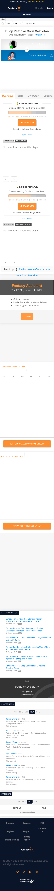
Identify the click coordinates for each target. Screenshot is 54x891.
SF (31, 377)
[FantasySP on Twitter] (17, 872)
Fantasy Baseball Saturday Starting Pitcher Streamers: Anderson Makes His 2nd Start (24, 629)
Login (50, 8)
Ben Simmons (11, 754)
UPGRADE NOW (27, 123)
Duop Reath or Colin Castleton (31, 24)
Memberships (11, 839)
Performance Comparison (34, 269)
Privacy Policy (26, 838)
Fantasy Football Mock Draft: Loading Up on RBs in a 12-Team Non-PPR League (28, 648)
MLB (27, 712)
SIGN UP (27, 316)
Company (11, 823)
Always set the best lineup (27, 526)
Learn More (26, 134)
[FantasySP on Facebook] (30, 872)
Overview (7, 95)
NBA (3, 19)
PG (49, 377)
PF (22, 377)
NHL (38, 712)
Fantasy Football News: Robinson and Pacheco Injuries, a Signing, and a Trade (26, 657)
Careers (27, 823)
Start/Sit (17, 24)
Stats (20, 95)
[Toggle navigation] (3, 8)
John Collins (11, 730)
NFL (21, 712)
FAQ (42, 823)
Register (11, 831)
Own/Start (33, 95)
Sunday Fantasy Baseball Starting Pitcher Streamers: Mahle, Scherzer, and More (24, 620)
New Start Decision (27, 275)
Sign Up (27, 14)
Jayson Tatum (12, 742)
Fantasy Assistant (27, 286)
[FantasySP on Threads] (36, 872)
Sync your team (36, 1)
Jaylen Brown (11, 719)
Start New (40, 35)
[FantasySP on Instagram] (24, 872)
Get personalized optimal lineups (27, 444)
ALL (5, 377)
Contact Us (42, 830)
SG (40, 377)
